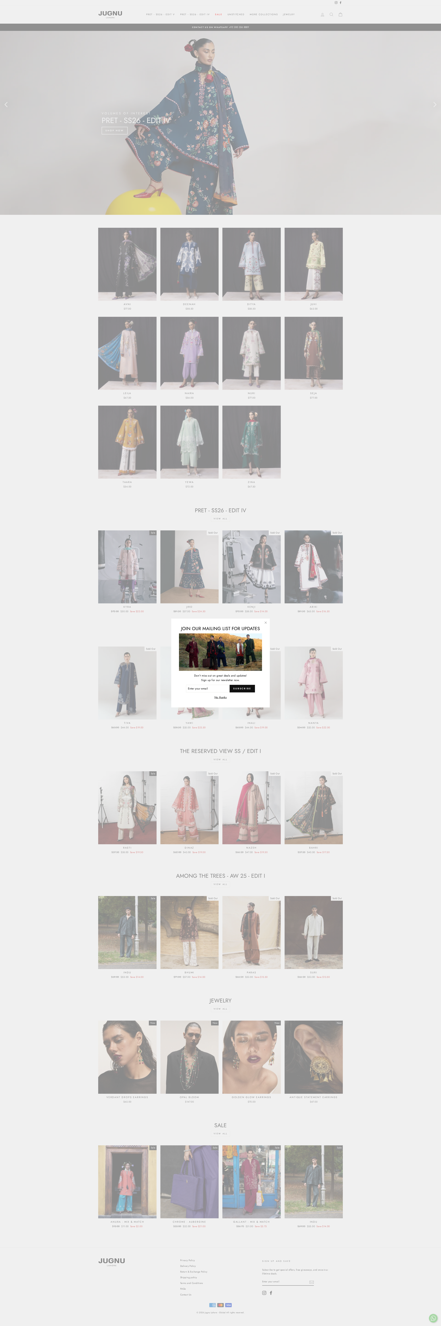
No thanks (220, 697)
